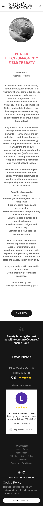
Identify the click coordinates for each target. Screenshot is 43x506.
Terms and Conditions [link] (21, 463)
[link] (21, 6)
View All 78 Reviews (21, 385)
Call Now (21, 313)
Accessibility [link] (21, 453)
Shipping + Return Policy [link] (21, 456)
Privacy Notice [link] (21, 446)
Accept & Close (21, 500)
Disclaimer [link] (21, 460)
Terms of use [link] (21, 449)
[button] (4, 5)
